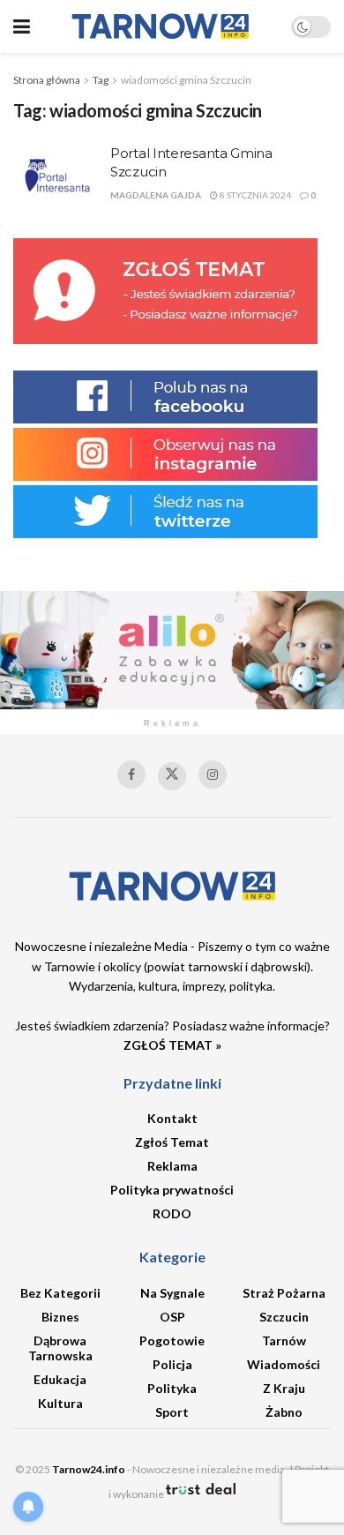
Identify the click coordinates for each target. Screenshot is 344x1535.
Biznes (60, 1316)
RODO (172, 1213)
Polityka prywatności (172, 1189)
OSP (172, 1316)
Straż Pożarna (284, 1292)
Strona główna (46, 79)
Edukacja (60, 1379)
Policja (172, 1364)
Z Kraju (284, 1388)
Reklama (172, 1165)
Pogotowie (172, 1340)
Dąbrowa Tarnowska (60, 1348)
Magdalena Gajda (155, 195)
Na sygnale (172, 1292)
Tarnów (284, 1340)
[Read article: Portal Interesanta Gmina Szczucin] (57, 175)
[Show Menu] (21, 26)
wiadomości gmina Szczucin (186, 79)
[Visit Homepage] (160, 26)
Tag (100, 79)
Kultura (60, 1403)
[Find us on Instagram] (212, 774)
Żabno (284, 1411)
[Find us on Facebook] (131, 774)
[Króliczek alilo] (172, 647)
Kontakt (172, 1118)
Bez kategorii (60, 1292)
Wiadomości (283, 1364)
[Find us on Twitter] (172, 776)
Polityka (172, 1388)
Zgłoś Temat (172, 1141)
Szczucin (284, 1316)
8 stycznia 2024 (254, 195)
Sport (172, 1411)
